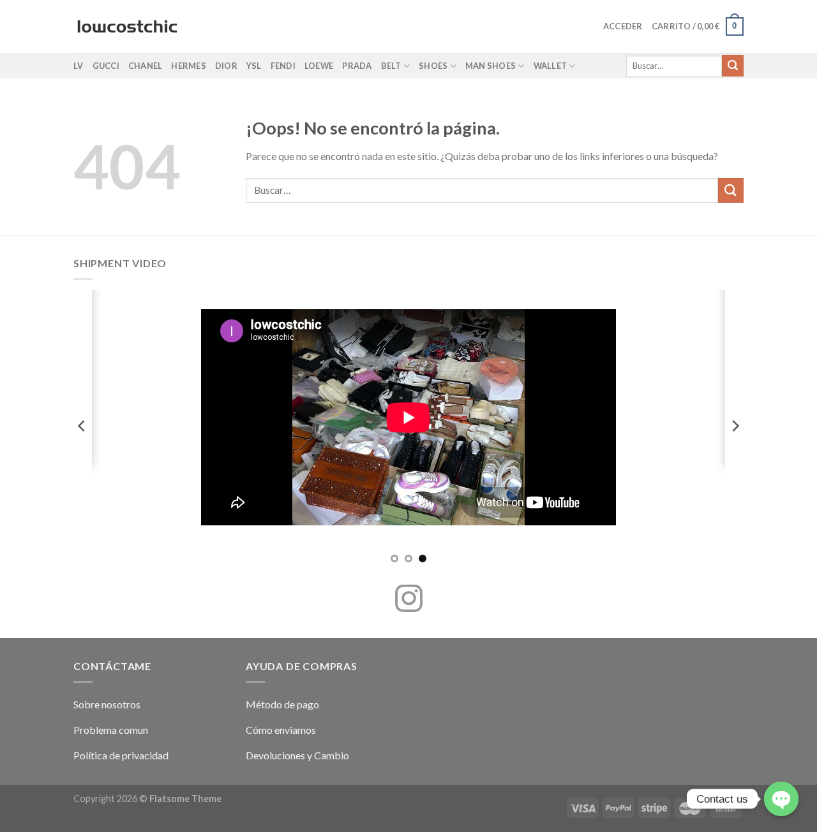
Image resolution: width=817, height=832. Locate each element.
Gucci (106, 66)
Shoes (433, 66)
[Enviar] (733, 66)
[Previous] (82, 425)
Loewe (318, 66)
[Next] (734, 425)
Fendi (283, 66)
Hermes (188, 66)
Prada (356, 66)
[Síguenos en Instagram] (409, 600)
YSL (254, 66)
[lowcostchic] (127, 26)
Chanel (145, 66)
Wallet (550, 66)
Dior (226, 66)
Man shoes (490, 66)
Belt (391, 66)
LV (78, 66)
